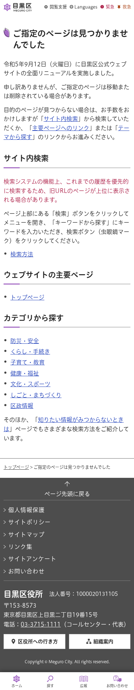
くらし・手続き (30, 351)
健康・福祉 (24, 373)
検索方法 (21, 254)
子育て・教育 (27, 362)
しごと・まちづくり (35, 395)
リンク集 (20, 547)
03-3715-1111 (41, 624)
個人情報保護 (26, 510)
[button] (55, 7)
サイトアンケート (32, 559)
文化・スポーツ (30, 384)
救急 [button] (127, 7)
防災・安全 (24, 341)
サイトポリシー (29, 522)
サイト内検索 (61, 119)
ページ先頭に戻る (67, 494)
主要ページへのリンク (60, 128)
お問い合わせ (26, 571)
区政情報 (21, 406)
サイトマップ (26, 534)
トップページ (27, 297)
